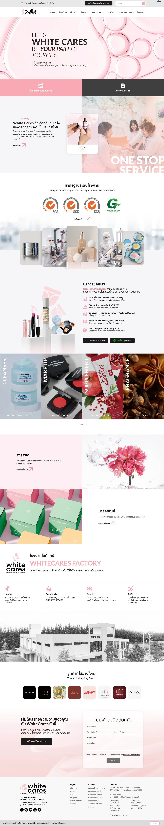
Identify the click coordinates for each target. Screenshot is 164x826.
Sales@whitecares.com (118, 815)
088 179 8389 (136, 803)
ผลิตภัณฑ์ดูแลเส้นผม (95, 794)
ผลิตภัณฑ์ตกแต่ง (93, 800)
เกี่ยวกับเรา (63, 12)
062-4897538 (115, 808)
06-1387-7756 (136, 808)
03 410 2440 (114, 803)
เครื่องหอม (91, 807)
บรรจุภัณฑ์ (73, 797)
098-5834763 (115, 810)
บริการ (72, 791)
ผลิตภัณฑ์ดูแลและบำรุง (95, 791)
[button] (81, 424)
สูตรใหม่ (52, 12)
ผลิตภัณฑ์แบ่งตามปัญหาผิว (97, 788)
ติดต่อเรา (140, 12)
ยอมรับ (155, 823)
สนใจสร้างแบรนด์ (98, 3)
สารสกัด (73, 794)
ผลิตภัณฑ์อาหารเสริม (95, 804)
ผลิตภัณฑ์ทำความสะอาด (96, 797)
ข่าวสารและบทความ (126, 12)
